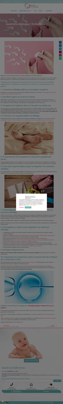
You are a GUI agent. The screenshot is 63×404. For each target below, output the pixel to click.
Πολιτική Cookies (32, 205)
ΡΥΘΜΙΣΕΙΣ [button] (21, 207)
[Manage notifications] (3, 401)
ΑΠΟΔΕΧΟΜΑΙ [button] (28, 207)
